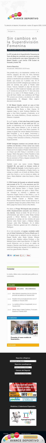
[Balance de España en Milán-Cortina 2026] (35, 330)
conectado (24, 274)
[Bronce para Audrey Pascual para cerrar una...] (35, 334)
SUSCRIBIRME (30, 437)
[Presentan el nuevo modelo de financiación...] (35, 326)
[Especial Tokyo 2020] (23, 391)
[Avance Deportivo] (23, 16)
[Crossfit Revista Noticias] (23, 396)
